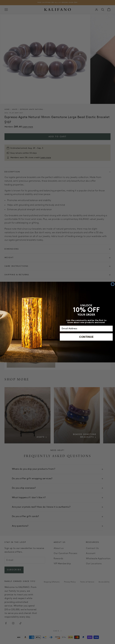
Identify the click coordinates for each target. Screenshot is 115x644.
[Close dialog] (112, 284)
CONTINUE (86, 337)
